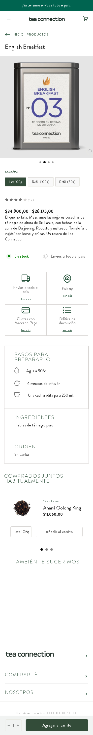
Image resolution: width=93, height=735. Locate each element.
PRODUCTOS (37, 34)
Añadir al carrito (59, 532)
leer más (26, 299)
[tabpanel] (46, 518)
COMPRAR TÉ (21, 675)
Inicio (18, 34)
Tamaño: (11, 172)
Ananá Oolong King (62, 507)
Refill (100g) (40, 181)
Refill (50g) (67, 181)
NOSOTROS (19, 692)
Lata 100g (15, 181)
